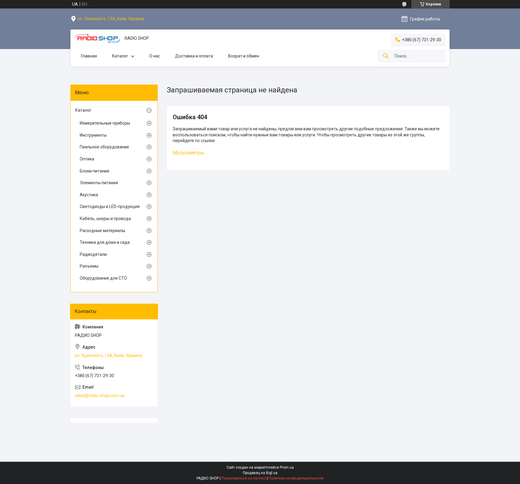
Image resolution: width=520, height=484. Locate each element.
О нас (154, 56)
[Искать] (386, 56)
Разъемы (89, 266)
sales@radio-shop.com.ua (99, 395)
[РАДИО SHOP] (97, 38)
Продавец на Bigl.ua (260, 473)
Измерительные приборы (105, 123)
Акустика (89, 194)
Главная (89, 56)
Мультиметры (188, 153)
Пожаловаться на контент (243, 478)
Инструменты (93, 135)
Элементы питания (99, 182)
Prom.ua (287, 467)
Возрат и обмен (243, 56)
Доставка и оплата (194, 56)
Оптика (87, 159)
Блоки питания (94, 171)
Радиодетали (93, 254)
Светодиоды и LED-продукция (110, 206)
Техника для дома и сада (105, 242)
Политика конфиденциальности (296, 478)
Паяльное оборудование (104, 146)
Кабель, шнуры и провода (105, 218)
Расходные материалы (102, 230)
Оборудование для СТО (103, 278)
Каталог (120, 56)
